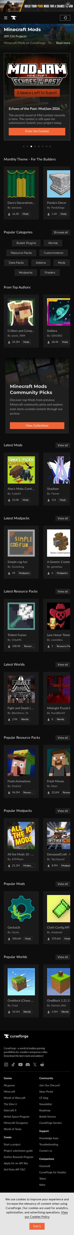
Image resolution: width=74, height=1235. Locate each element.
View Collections (37, 425)
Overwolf (44, 1166)
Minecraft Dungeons (16, 1123)
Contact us (45, 1151)
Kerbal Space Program (16, 1116)
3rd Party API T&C (14, 1169)
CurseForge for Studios (52, 1172)
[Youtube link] (20, 1064)
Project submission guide (18, 1151)
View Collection (37, 131)
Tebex (42, 1178)
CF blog (43, 1098)
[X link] (35, 1064)
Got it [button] (37, 1226)
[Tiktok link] (13, 1064)
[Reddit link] (42, 1064)
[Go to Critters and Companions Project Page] (21, 321)
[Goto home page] (14, 18)
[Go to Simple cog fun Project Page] (21, 552)
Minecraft (9, 1091)
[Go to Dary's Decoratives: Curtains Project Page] (21, 193)
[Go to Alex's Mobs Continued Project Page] (21, 479)
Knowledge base (48, 1138)
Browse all (61, 232)
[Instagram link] (6, 1064)
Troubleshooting (48, 1144)
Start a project (12, 1144)
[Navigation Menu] (6, 18)
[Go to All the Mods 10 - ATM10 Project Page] (21, 844)
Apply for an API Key (16, 1163)
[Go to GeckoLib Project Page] (21, 917)
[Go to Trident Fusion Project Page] (21, 625)
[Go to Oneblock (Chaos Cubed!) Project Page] (21, 990)
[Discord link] (27, 1064)
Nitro (42, 1185)
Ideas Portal (46, 1091)
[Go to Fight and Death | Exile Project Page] (21, 698)
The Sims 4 (10, 1104)
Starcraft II (10, 1110)
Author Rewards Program (18, 1157)
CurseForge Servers (50, 1123)
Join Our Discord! (49, 1085)
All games (9, 1085)
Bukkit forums (47, 1116)
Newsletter (45, 1104)
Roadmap (44, 1110)
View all (63, 445)
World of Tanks (12, 1129)
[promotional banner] (37, 6)
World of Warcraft (14, 1098)
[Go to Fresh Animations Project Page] (21, 771)
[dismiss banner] (68, 4)
